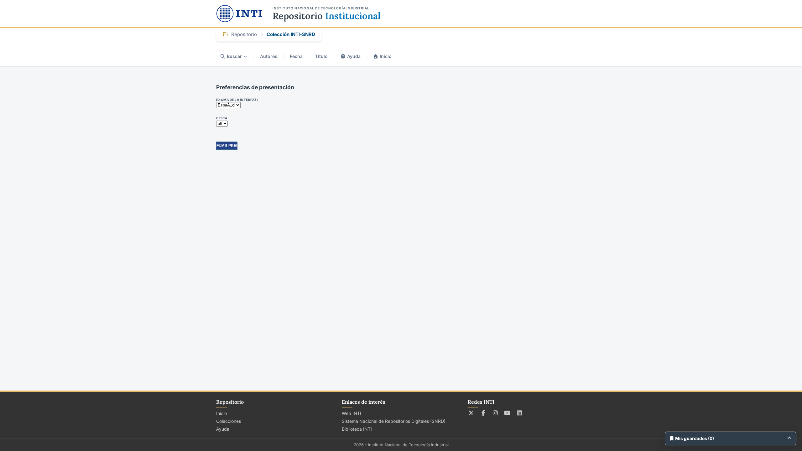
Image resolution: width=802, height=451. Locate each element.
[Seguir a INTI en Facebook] (483, 413)
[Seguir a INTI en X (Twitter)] (471, 413)
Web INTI (351, 413)
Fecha (296, 56)
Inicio (386, 56)
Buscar (234, 56)
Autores (268, 56)
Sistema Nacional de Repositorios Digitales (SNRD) (393, 421)
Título (321, 56)
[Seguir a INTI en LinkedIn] (519, 413)
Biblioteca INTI (357, 429)
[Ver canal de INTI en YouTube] (507, 413)
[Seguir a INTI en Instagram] (495, 413)
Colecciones (228, 421)
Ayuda (354, 56)
